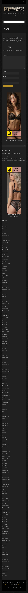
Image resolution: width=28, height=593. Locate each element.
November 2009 (5, 479)
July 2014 (4, 348)
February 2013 (5, 388)
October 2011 (5, 425)
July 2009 (4, 489)
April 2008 (4, 524)
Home (20, 25)
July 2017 (4, 268)
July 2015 (4, 320)
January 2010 (5, 475)
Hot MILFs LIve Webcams (16, 587)
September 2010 (6, 456)
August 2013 (5, 374)
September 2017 (6, 263)
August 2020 (5, 224)
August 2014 (5, 346)
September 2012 (6, 400)
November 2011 (5, 423)
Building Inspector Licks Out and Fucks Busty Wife (13, 160)
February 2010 (5, 472)
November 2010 (5, 451)
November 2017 (5, 259)
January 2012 (5, 418)
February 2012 (5, 416)
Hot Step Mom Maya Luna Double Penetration (12, 163)
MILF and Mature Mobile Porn (19, 588)
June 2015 (4, 322)
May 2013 (4, 381)
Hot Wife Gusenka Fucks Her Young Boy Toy (12, 153)
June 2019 (4, 247)
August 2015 (5, 317)
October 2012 (5, 397)
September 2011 (6, 428)
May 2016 (4, 296)
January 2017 (5, 280)
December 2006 (5, 561)
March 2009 (5, 498)
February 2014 (5, 360)
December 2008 (5, 505)
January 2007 (5, 559)
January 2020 (5, 233)
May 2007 (4, 550)
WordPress (7, 584)
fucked (19, 37)
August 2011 (5, 430)
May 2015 (4, 324)
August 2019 (5, 242)
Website (5, 81)
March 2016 (5, 301)
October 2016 (5, 287)
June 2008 (4, 519)
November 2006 (5, 564)
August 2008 (5, 514)
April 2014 (4, 355)
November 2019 (5, 238)
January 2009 (5, 503)
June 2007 (4, 547)
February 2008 (5, 529)
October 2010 (5, 453)
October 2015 (5, 313)
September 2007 (6, 540)
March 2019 (5, 249)
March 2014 (5, 357)
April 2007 (4, 552)
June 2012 (4, 407)
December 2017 (5, 256)
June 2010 (4, 463)
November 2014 (5, 339)
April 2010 (4, 468)
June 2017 (4, 271)
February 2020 (5, 231)
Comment (6, 55)
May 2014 (4, 353)
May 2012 (4, 409)
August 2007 (5, 543)
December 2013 (5, 364)
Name (5, 71)
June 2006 (4, 575)
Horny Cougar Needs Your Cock (9, 156)
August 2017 (5, 266)
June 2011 (4, 435)
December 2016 (5, 282)
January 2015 (5, 334)
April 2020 (4, 228)
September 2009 (6, 484)
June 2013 (4, 378)
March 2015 (5, 329)
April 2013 (4, 383)
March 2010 (5, 470)
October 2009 (5, 482)
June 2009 (4, 491)
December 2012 (5, 392)
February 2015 (5, 332)
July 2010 (4, 461)
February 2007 (5, 557)
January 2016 (5, 306)
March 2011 (5, 442)
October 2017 (5, 261)
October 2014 (5, 341)
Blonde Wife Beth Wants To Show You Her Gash (13, 158)
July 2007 (4, 545)
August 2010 (5, 458)
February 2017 (5, 278)
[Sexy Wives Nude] (14, 8)
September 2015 (6, 315)
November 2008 (5, 507)
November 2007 (5, 536)
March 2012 (5, 414)
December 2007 (5, 533)
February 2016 (5, 303)
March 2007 (5, 554)
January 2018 (5, 254)
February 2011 (5, 444)
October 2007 (5, 538)
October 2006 (5, 566)
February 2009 (5, 500)
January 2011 (5, 446)
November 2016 (5, 285)
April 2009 (4, 496)
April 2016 (4, 299)
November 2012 (5, 395)
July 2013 (4, 376)
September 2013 (6, 371)
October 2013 (5, 369)
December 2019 (5, 235)
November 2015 (5, 310)
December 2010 (5, 449)
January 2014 (5, 362)
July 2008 (4, 517)
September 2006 (6, 568)
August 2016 (5, 292)
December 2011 (5, 421)
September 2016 (6, 289)
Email (5, 76)
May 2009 (4, 493)
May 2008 (4, 521)
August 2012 (5, 402)
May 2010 (4, 465)
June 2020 (4, 226)
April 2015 (4, 327)
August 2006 (5, 571)
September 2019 (6, 240)
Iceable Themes (20, 584)
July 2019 (4, 245)
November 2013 (5, 367)
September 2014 (6, 343)
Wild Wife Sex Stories (8, 588)
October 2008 (5, 510)
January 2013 (5, 390)
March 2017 (5, 275)
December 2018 (5, 252)
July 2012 (4, 404)
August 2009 (5, 486)
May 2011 (4, 437)
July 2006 (4, 573)
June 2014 (4, 350)
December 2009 (5, 477)
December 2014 (5, 336)
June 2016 (4, 294)
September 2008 (6, 512)
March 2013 (5, 385)
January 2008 (5, 531)
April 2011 (4, 439)
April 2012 (4, 411)
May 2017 (4, 273)
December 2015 (5, 308)
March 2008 (5, 526)
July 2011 (4, 432)
